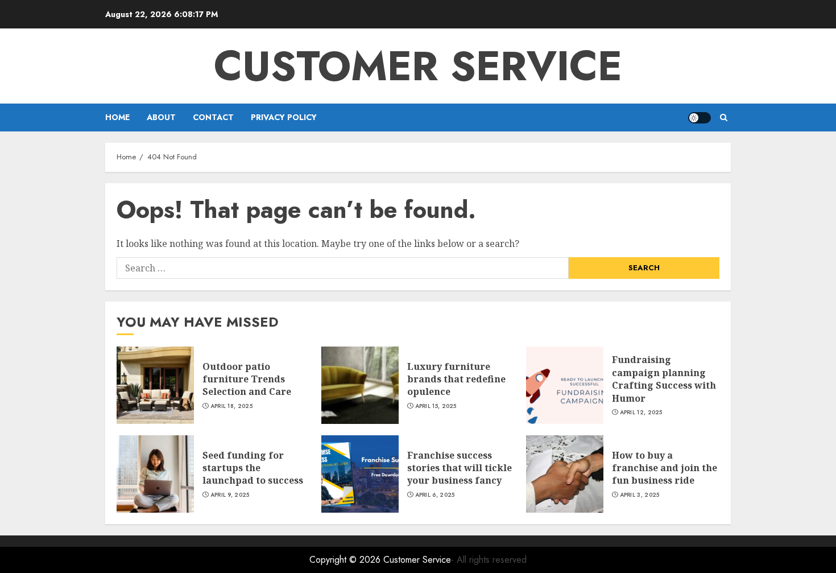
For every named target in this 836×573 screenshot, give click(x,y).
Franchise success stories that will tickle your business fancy (459, 468)
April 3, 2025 (640, 495)
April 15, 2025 (436, 406)
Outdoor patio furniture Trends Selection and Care (246, 379)
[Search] (724, 117)
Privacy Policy (284, 117)
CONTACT (213, 117)
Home (117, 117)
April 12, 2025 (641, 413)
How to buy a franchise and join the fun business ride (664, 468)
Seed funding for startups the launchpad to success (252, 468)
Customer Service (418, 66)
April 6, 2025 (435, 495)
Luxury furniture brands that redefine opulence (456, 379)
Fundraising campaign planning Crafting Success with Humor (664, 378)
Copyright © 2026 (346, 559)
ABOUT (161, 117)
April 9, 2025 (230, 495)
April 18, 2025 (231, 406)
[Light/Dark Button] (699, 117)
